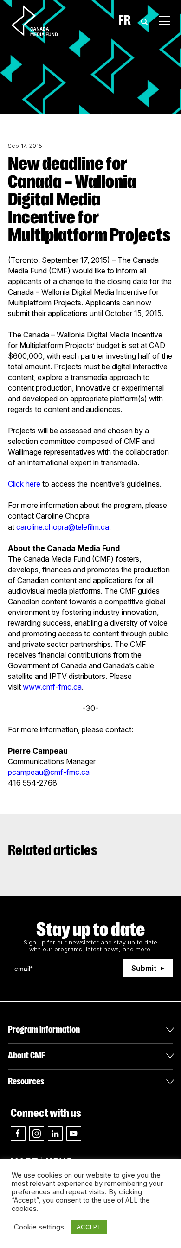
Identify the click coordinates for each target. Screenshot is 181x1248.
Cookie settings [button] (39, 1227)
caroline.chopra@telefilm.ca (62, 527)
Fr (124, 20)
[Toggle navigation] (164, 20)
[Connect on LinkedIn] (55, 1133)
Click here (24, 483)
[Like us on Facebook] (18, 1133)
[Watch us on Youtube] (73, 1133)
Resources (26, 1081)
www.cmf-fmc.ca (52, 686)
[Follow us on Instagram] (36, 1133)
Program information (44, 1029)
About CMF (26, 1055)
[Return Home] (42, 20)
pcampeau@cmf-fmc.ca (49, 772)
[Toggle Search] (144, 20)
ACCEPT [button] (89, 1226)
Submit (143, 968)
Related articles (52, 850)
